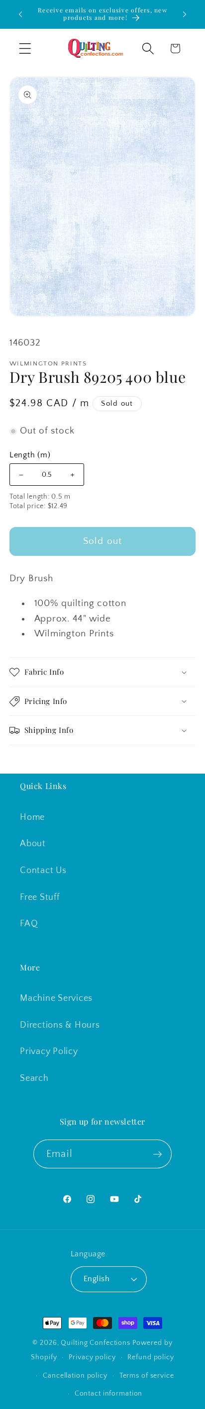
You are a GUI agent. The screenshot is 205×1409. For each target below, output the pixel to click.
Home (32, 817)
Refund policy (150, 1357)
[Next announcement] (185, 14)
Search (34, 1078)
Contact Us (43, 871)
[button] (25, 48)
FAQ (29, 924)
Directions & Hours (60, 1025)
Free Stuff (40, 897)
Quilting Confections (96, 1343)
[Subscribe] (157, 1154)
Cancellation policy (75, 1376)
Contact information (109, 1394)
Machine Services (56, 998)
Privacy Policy (49, 1052)
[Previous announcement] (20, 14)
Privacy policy (92, 1357)
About (33, 844)
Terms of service (146, 1376)
